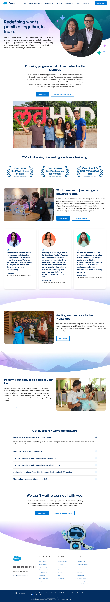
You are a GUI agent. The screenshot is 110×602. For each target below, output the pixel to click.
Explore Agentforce (81, 218)
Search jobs (42, 94)
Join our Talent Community (63, 94)
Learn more (63, 338)
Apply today (42, 513)
